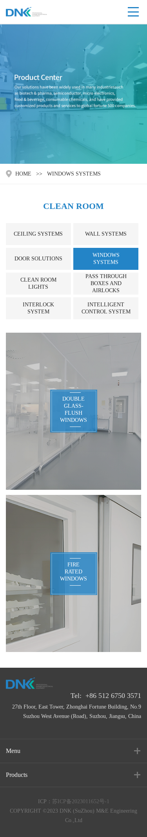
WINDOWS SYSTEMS (74, 174)
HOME (23, 174)
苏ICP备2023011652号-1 (80, 801)
